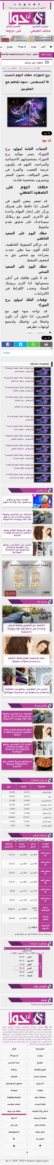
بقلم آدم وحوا (40, 1118)
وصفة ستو (40, 1098)
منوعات (13, 1091)
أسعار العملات (38, 780)
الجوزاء (43, 154)
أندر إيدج (40, 1084)
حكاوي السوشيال (14, 1084)
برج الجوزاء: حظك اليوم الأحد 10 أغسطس (20, 418)
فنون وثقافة (40, 1070)
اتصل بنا (40, 1139)
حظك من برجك (33, 63)
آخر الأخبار (42, 491)
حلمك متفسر (14, 1105)
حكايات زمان (40, 1125)
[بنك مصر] (27, 39)
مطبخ (10, 47)
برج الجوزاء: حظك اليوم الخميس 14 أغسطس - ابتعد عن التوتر (19, 379)
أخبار (43, 47)
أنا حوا (14, 1118)
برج (7, 149)
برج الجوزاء (41, 333)
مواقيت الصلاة (38, 944)
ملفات (40, 1091)
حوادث (33, 47)
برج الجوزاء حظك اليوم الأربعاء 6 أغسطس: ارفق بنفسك (20, 466)
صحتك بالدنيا (40, 1077)
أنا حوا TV (22, 47)
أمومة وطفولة (14, 1098)
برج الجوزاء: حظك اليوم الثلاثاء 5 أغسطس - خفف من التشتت (20, 476)
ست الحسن (14, 1063)
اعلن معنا (40, 1132)
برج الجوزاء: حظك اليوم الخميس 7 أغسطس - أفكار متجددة (19, 457)
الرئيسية (40, 1049)
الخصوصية (14, 1132)
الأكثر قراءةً (41, 706)
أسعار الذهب (39, 835)
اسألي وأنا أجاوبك (40, 1111)
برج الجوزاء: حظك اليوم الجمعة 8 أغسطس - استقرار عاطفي (20, 437)
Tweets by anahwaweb (42, 1005)
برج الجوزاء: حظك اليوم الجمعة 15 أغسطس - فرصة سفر (19, 370)
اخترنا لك (42, 602)
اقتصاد (14, 1077)
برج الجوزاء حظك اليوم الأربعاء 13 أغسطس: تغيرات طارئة (19, 389)
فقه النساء (40, 1105)
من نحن (14, 1125)
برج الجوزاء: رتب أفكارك (24, 407)
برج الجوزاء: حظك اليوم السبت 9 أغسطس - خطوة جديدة (20, 428)
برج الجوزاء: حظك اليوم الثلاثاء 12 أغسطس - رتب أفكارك (19, 399)
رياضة (14, 1070)
